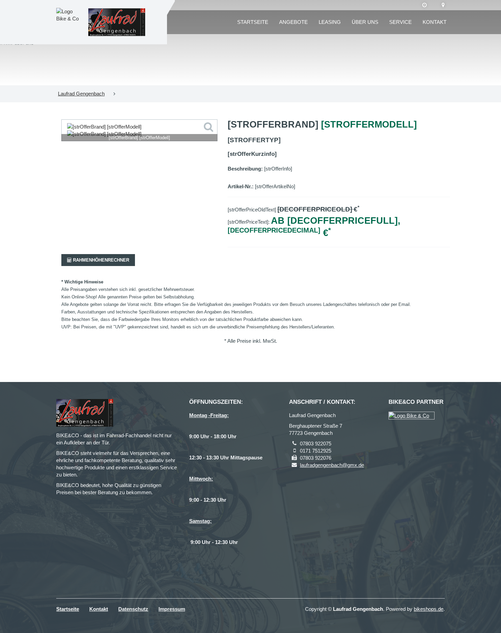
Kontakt (434, 22)
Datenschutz (133, 609)
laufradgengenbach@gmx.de (332, 465)
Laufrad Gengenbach (81, 94)
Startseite (252, 22)
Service (400, 22)
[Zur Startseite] (116, 22)
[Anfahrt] (443, 5)
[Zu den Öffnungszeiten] (424, 5)
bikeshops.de (428, 609)
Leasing (330, 22)
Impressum (171, 609)
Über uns (365, 22)
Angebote (293, 22)
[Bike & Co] (412, 415)
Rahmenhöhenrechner (100, 260)
